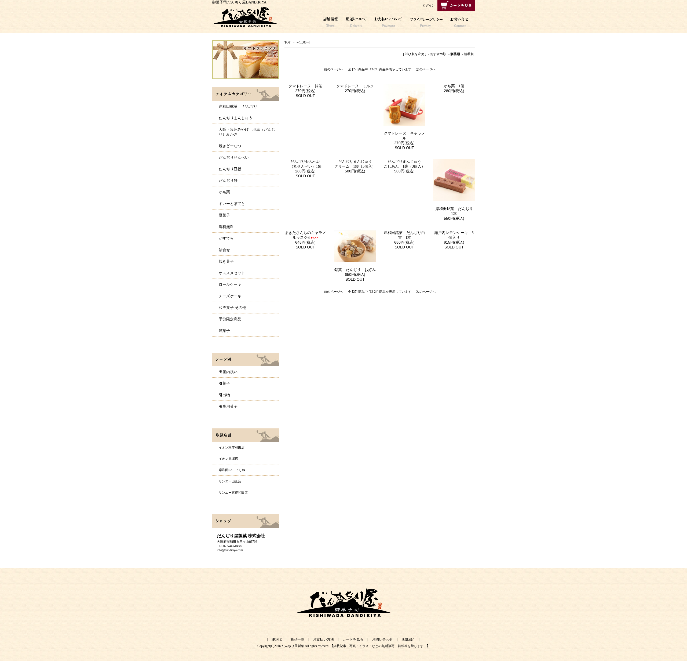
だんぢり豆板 (230, 169)
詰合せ (224, 250)
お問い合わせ (382, 639)
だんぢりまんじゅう (236, 118)
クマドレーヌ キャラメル (404, 135)
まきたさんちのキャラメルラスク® (305, 235)
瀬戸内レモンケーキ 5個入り (454, 235)
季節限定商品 (230, 319)
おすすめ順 (438, 54)
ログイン (429, 5)
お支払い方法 (323, 639)
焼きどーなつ (230, 146)
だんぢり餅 (228, 181)
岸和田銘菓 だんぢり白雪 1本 (404, 235)
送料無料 (226, 227)
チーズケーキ (230, 296)
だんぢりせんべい (234, 158)
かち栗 (224, 192)
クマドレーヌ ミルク (355, 86)
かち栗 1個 (454, 86)
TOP (287, 42)
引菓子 (224, 383)
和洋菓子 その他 (232, 308)
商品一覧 (297, 639)
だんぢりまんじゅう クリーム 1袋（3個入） (355, 164)
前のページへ (333, 69)
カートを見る (352, 639)
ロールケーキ (230, 285)
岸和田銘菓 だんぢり (238, 106)
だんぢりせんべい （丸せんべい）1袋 (308, 164)
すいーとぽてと (232, 204)
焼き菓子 (226, 261)
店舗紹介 (408, 639)
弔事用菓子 (228, 406)
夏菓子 (224, 215)
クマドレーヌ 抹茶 (305, 86)
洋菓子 (224, 331)
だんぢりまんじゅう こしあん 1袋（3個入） (404, 164)
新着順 (469, 54)
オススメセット (232, 273)
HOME (277, 639)
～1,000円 (303, 42)
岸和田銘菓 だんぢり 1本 (455, 211)
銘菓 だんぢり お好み (355, 270)
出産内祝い (228, 372)
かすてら (226, 238)
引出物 (224, 395)
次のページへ (426, 69)
